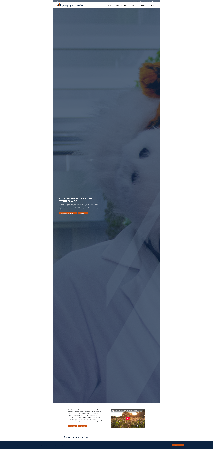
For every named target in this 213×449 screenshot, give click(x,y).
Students (126, 5)
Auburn (61, 1)
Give (143, 1)
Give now (82, 426)
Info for (75, 1)
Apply (133, 1)
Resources (152, 5)
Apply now (72, 426)
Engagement (143, 5)
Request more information (68, 213)
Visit (138, 1)
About (109, 5)
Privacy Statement (55, 445)
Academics (117, 5)
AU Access (149, 1)
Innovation (134, 5)
